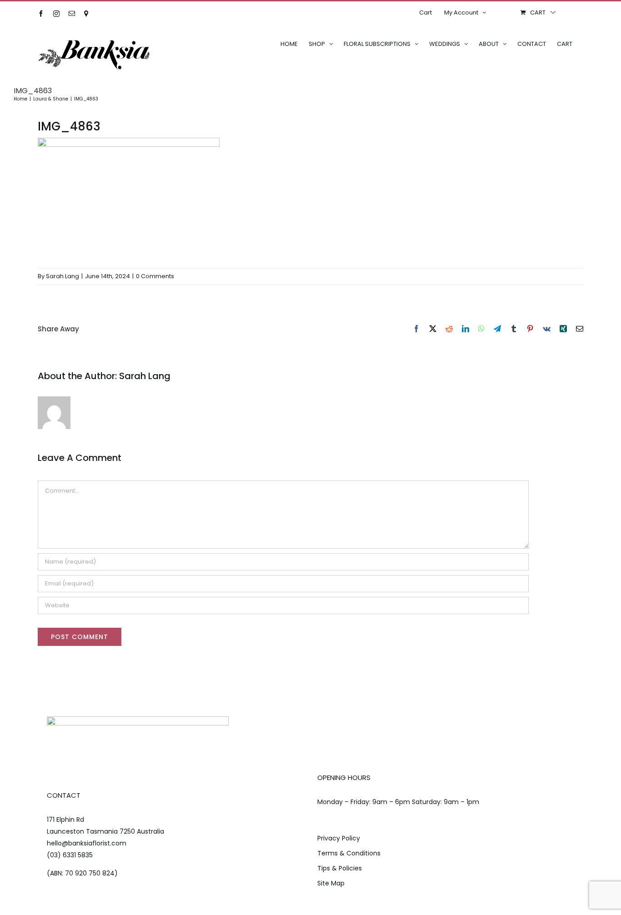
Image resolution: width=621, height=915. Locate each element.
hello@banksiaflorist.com (86, 843)
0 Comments (155, 276)
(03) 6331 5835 (70, 855)
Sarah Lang (62, 276)
